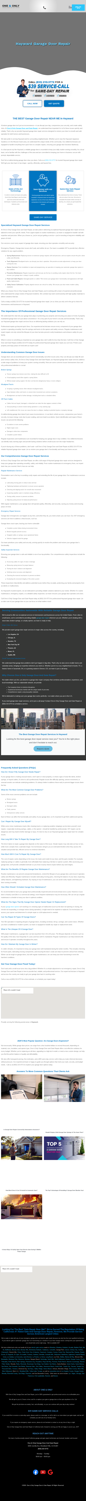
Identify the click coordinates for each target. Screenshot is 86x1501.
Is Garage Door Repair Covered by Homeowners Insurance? (22, 1129)
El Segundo (9, 1354)
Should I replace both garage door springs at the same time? (64, 1132)
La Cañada (10, 1357)
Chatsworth (4, 1352)
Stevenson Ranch (49, 1366)
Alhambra (52, 1347)
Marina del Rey (69, 1357)
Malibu (62, 1357)
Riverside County (12, 1373)
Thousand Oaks (6, 1369)
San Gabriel (45, 1364)
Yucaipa (39, 1371)
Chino (19, 1352)
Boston (55, 1376)
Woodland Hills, (24, 1371)
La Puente (36, 1357)
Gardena (35, 1354)
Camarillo (52, 1350)
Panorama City (30, 1361)
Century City (73, 1350)
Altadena (59, 1347)
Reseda (4, 1373)
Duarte (82, 1352)
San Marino (52, 1364)
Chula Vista (25, 1352)
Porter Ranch (62, 1361)
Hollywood (57, 1354)
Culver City (61, 1352)
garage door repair (42, 618)
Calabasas (45, 1350)
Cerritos (80, 1350)
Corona (55, 1352)
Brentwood (32, 1350)
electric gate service (37, 1347)
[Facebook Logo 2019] (35, 1472)
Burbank (38, 1350)
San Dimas (4, 1366)
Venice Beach (47, 1369)
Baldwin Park (78, 1347)
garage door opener (12, 907)
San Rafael (21, 1366)
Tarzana (73, 1366)
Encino (3, 1354)
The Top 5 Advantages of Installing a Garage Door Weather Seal (64, 1190)
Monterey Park (13, 1359)
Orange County (75, 1359)
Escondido (23, 1354)
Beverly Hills (24, 1350)
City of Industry (34, 1352)
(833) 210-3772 (50, 160)
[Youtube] (43, 1472)
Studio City (66, 1366)
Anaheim (65, 1347)
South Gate (58, 1366)
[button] (78, 7)
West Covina (73, 1369)
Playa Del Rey (47, 1361)
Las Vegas (71, 1373)
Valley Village (38, 1369)
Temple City (80, 1366)
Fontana (29, 1354)
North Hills (51, 1359)
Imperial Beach (80, 1354)
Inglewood (71, 1354)
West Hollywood (7, 1371)
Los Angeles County (67, 1371)
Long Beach (49, 1357)
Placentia (28, 1373)
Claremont (43, 1352)
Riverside (23, 1364)
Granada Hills (49, 1354)
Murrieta (27, 1359)
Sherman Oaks (30, 1366)
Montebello (4, 1359)
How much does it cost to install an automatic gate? (21, 1190)
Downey (77, 1352)
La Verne (42, 1357)
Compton (49, 1352)
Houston (47, 1376)
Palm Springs (21, 1361)
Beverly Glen (16, 1350)
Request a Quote (43, 749)
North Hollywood (60, 1359)
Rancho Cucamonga (73, 1361)
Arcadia (71, 1347)
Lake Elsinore (27, 1357)
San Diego (37, 1364)
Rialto (18, 1364)
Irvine (4, 1357)
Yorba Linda (33, 1371)
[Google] (50, 1472)
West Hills (81, 1369)
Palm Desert (12, 1361)
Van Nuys (30, 1369)
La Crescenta (18, 1357)
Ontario (67, 1359)
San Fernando (13, 1366)
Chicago (78, 1373)
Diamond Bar (70, 1352)
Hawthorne (64, 1354)
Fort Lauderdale (39, 1376)
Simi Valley (39, 1366)
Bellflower (8, 1350)
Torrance (15, 1369)
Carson (67, 1350)
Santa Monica (79, 1364)
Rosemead (30, 1364)
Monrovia (21, 1359)
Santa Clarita (71, 1364)
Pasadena (39, 1361)
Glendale (41, 1354)
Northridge (44, 1359)
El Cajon (16, 1354)
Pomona (54, 1361)
